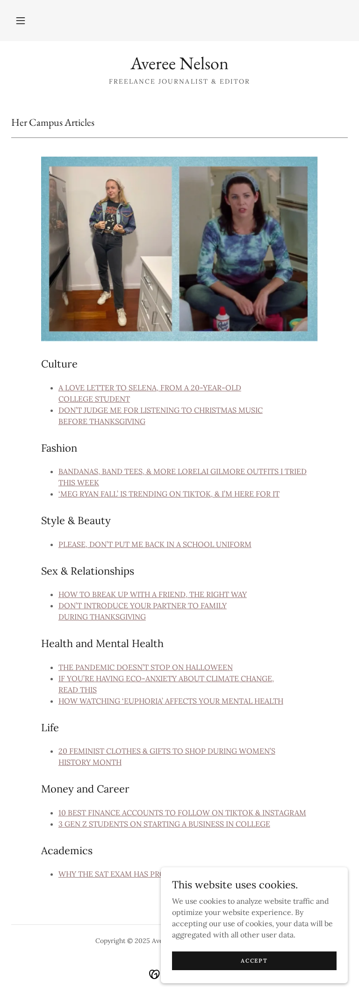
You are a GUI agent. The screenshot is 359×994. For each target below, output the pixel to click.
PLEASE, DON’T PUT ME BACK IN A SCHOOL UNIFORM (154, 544)
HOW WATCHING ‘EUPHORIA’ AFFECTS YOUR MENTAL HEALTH (170, 701)
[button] (20, 20)
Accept (254, 960)
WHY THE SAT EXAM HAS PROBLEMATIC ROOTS (144, 874)
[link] (179, 66)
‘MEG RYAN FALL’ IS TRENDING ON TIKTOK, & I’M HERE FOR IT (169, 493)
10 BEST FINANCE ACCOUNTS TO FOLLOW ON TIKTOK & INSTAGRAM (182, 812)
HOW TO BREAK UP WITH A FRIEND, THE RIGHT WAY (152, 594)
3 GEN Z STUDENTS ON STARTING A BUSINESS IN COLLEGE (164, 823)
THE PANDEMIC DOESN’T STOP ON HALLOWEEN (145, 667)
